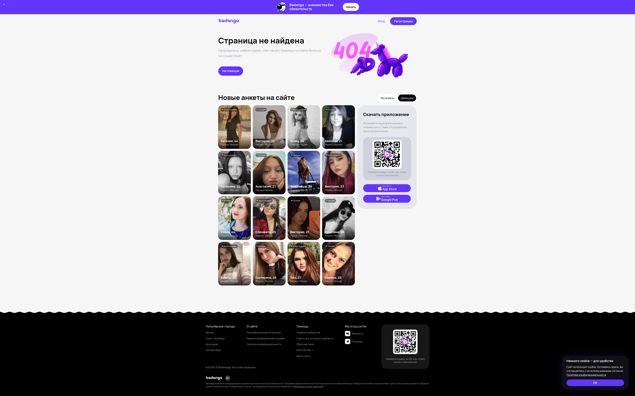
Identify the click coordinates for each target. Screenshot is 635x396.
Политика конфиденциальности (264, 344)
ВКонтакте (357, 333)
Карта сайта (303, 356)
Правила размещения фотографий (266, 338)
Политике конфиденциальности (586, 375)
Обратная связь (305, 344)
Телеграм (357, 341)
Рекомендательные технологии (308, 386)
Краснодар (212, 344)
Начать (351, 7)
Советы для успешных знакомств (314, 338)
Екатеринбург (213, 350)
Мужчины (387, 98)
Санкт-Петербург (215, 338)
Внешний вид (303, 350)
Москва (210, 332)
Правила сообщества (308, 332)
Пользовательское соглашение (264, 332)
